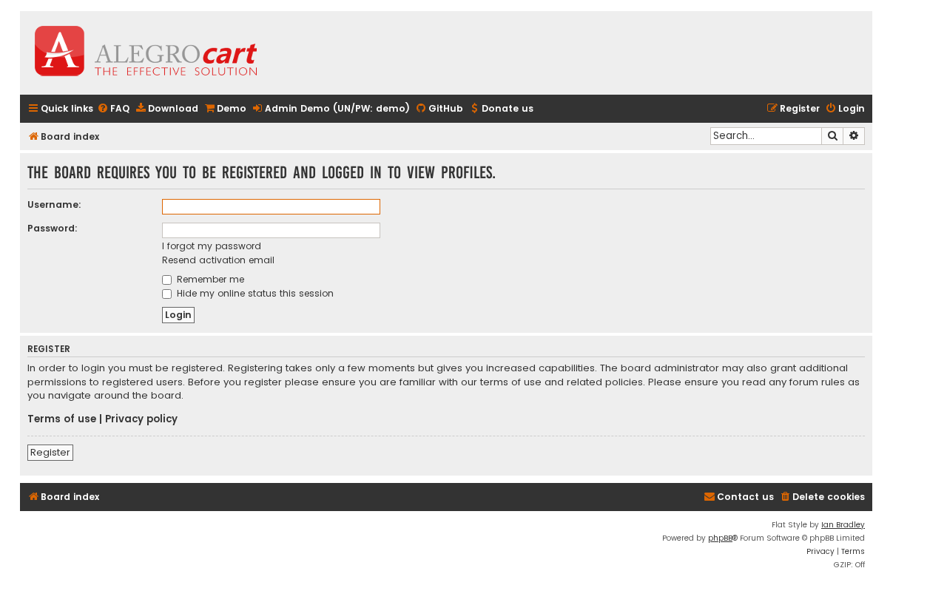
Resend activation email (218, 260)
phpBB (720, 538)
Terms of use (61, 419)
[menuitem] (113, 109)
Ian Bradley (843, 524)
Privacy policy (141, 419)
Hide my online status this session (254, 293)
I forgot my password (211, 245)
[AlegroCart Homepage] (146, 53)
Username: (54, 204)
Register (50, 452)
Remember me (209, 279)
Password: (52, 228)
